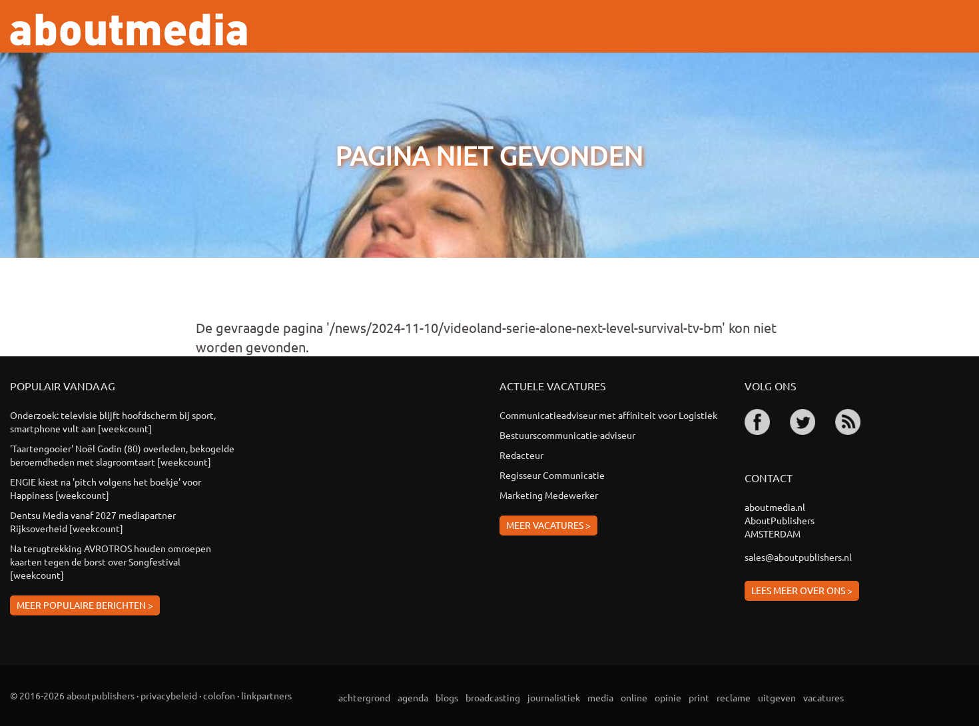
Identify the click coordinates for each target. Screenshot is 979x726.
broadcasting (493, 697)
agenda (413, 697)
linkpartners (266, 695)
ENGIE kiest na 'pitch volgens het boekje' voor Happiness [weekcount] (105, 488)
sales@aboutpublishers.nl (798, 557)
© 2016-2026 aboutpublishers (72, 695)
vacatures (823, 697)
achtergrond (364, 697)
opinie (668, 697)
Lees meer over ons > (801, 590)
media (600, 697)
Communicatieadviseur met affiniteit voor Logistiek (608, 415)
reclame (734, 697)
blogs (447, 697)
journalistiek (553, 697)
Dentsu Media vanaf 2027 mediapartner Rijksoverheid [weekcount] (93, 521)
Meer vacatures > (548, 525)
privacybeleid (169, 695)
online (634, 697)
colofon (219, 695)
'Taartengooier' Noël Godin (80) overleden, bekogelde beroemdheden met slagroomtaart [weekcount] (122, 455)
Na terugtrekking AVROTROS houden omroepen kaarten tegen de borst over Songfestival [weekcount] (110, 561)
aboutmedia (128, 29)
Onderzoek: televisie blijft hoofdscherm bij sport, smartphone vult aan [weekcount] (113, 421)
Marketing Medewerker (548, 495)
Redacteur (521, 455)
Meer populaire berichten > (85, 605)
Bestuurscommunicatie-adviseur (567, 435)
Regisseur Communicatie (552, 475)
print (699, 697)
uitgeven (777, 697)
